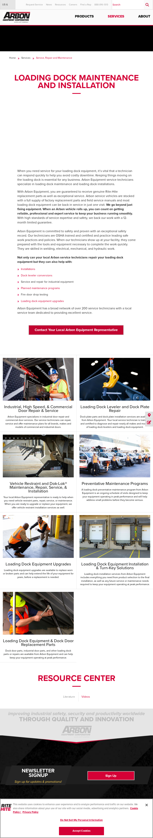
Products (84, 16)
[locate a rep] (149, 415)
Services (116, 16)
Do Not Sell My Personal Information (81, 820)
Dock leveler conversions (36, 275)
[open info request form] (149, 422)
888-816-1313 (101, 4)
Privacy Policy (30, 812)
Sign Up (110, 776)
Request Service (34, 4)
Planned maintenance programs (40, 288)
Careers (73, 4)
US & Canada (6, 6)
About (144, 16)
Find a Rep (85, 4)
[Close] (146, 805)
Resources (60, 4)
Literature (69, 696)
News (49, 4)
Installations (28, 269)
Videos (85, 696)
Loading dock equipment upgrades (42, 301)
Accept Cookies (82, 830)
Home (12, 57)
